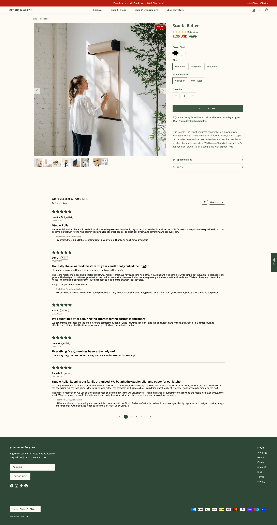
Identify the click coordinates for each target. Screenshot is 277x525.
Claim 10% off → (109, 270)
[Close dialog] (190, 239)
